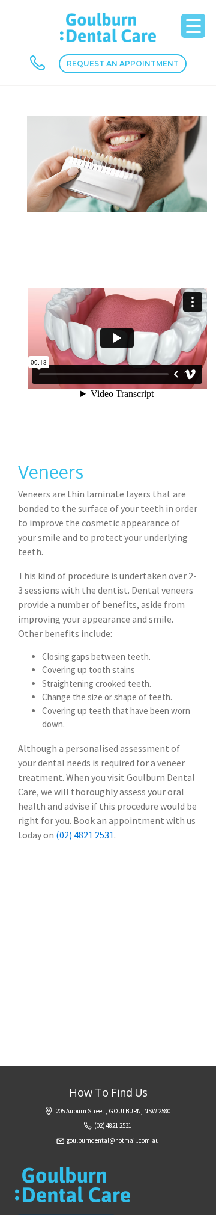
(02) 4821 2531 (85, 835)
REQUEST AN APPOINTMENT (123, 63)
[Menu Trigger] (193, 26)
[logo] (108, 26)
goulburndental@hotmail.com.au (113, 1140)
